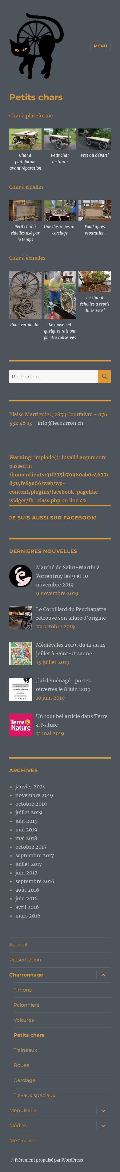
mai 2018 (26, 838)
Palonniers (26, 1005)
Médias (18, 1125)
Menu (100, 45)
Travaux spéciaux (34, 1095)
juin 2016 (26, 898)
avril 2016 (27, 907)
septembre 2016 (34, 881)
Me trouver (22, 1140)
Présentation (25, 960)
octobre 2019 (31, 804)
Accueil (18, 945)
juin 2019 (26, 821)
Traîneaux (25, 1050)
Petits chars (29, 1035)
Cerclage (24, 1080)
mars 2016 (28, 916)
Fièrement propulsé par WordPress (49, 1160)
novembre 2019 (34, 795)
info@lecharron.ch (60, 423)
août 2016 (27, 890)
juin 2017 (26, 873)
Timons (23, 990)
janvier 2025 (30, 786)
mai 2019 (26, 830)
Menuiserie (23, 1110)
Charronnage (26, 975)
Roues (21, 1065)
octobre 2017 (30, 847)
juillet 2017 (28, 864)
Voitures (24, 1020)
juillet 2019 (28, 812)
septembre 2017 (34, 855)
